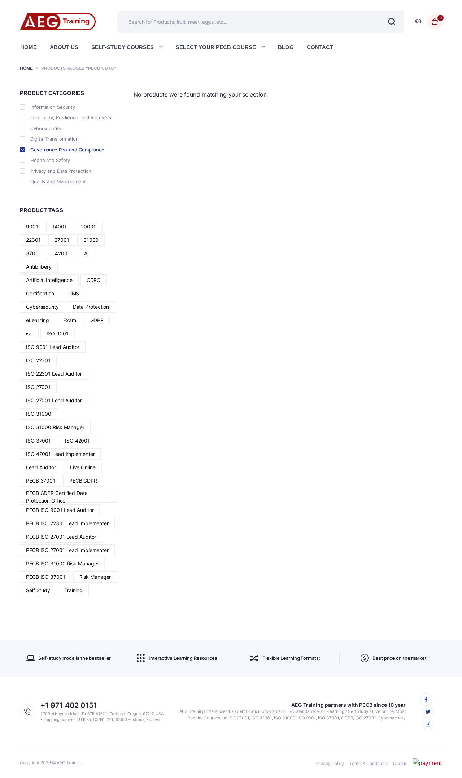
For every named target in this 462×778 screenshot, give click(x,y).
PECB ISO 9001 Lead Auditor (59, 510)
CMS (73, 293)
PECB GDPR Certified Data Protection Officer (57, 497)
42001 (62, 253)
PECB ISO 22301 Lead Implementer (67, 523)
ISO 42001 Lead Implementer (60, 454)
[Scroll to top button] (446, 762)
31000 (91, 240)
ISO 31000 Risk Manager (55, 427)
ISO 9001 (58, 333)
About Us (64, 47)
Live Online (83, 467)
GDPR (97, 320)
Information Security (52, 107)
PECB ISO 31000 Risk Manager (62, 563)
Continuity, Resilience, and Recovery (70, 117)
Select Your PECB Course (216, 47)
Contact (320, 47)
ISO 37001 (38, 440)
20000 (89, 226)
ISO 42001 (77, 440)
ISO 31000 (38, 414)
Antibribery (39, 267)
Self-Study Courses (122, 47)
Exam (69, 320)
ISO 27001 (38, 387)
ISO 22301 (38, 360)
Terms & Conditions (368, 763)
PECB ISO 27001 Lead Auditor (61, 537)
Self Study (38, 590)
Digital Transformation (54, 139)
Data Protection (91, 307)
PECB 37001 (40, 481)
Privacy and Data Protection (60, 171)
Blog (286, 47)
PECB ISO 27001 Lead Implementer (67, 550)
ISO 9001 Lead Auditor (52, 347)
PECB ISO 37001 (45, 577)
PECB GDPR (83, 481)
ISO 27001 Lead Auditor (54, 400)
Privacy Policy (329, 763)
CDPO (94, 280)
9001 (32, 226)
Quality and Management (58, 181)
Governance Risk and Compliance (67, 150)
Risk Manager (95, 577)
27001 (62, 240)
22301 (33, 240)
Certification (40, 293)
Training (73, 590)
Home (28, 47)
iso (29, 333)
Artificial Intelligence (49, 280)
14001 (59, 226)
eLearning (37, 320)
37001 (33, 253)
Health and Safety (50, 160)
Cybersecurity (45, 128)
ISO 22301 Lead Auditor (54, 374)
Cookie (400, 763)
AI (86, 253)
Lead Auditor (41, 467)
